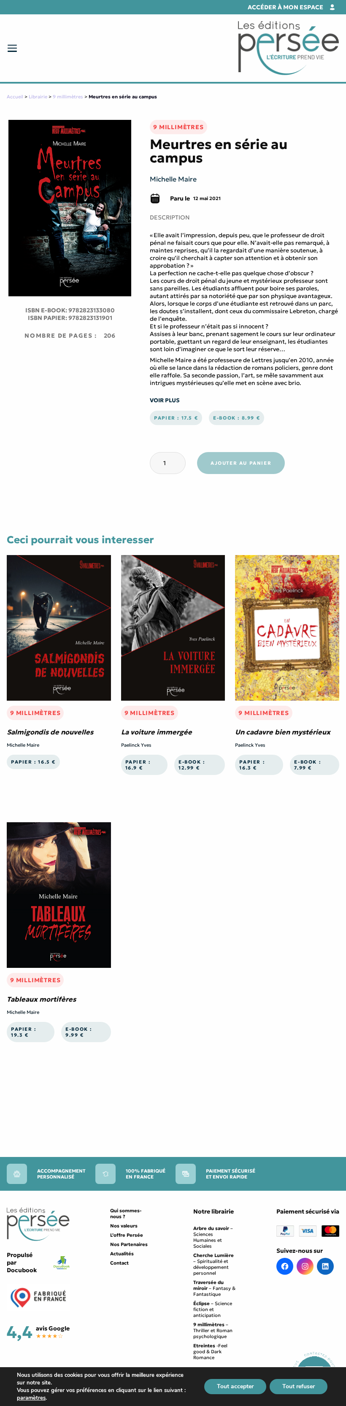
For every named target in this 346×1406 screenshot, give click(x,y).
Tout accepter (235, 1386)
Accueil (15, 97)
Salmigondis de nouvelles (50, 732)
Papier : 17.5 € (176, 418)
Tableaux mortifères (41, 999)
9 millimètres (68, 97)
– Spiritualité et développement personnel (213, 1264)
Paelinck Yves (136, 745)
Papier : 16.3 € (252, 765)
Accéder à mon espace (285, 7)
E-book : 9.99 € (78, 1032)
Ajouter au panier (241, 463)
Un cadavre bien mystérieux (282, 732)
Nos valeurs (124, 1226)
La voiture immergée (156, 732)
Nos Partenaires (129, 1244)
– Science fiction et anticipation (212, 1309)
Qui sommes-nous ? (125, 1213)
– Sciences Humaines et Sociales (213, 1237)
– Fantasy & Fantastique (214, 1288)
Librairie (38, 97)
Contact (119, 1263)
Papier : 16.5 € (33, 762)
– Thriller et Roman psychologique (212, 1330)
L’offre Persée (126, 1235)
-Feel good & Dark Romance (210, 1351)
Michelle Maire (173, 179)
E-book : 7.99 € (307, 765)
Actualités (122, 1254)
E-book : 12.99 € (191, 765)
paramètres (31, 1398)
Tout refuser (298, 1386)
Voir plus (165, 400)
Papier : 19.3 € (23, 1032)
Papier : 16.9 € (138, 765)
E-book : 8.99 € (236, 418)
